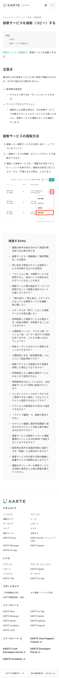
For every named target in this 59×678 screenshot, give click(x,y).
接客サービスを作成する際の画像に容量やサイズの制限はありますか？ (30, 458)
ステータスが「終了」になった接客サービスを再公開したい (30, 312)
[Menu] (46, 5)
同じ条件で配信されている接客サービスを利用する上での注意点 (30, 267)
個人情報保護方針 (37, 673)
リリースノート (11, 638)
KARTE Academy (11, 625)
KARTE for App (37, 611)
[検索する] (53, 5)
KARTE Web (8, 611)
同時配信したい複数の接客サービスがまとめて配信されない (30, 375)
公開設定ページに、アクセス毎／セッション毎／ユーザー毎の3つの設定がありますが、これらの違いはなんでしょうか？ (31, 336)
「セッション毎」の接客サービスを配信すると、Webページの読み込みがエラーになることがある (30, 277)
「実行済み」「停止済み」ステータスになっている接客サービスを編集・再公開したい (31, 301)
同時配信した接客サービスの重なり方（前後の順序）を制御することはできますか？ (30, 322)
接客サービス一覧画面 (14, 52)
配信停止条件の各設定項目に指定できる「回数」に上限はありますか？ (30, 449)
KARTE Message (11, 616)
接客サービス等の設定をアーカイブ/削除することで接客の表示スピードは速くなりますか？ (30, 289)
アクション (20, 17)
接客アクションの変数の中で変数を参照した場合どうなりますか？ (30, 366)
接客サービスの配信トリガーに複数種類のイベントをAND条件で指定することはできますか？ (30, 439)
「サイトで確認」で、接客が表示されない (30, 416)
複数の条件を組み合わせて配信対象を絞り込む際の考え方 (30, 249)
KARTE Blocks (9, 621)
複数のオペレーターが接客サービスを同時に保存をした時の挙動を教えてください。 (30, 468)
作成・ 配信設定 (34, 17)
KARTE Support (37, 625)
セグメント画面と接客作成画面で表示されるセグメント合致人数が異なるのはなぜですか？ (30, 427)
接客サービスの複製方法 (21, 136)
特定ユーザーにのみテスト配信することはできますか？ (30, 348)
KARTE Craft (9, 630)
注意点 (8, 69)
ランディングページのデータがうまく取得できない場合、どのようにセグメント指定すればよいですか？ (30, 397)
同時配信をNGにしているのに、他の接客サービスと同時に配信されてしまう (31, 385)
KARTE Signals (37, 616)
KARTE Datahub (37, 621)
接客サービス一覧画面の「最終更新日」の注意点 (30, 258)
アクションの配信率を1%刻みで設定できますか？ (31, 408)
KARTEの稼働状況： (13, 673)
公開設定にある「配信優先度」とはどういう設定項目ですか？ (30, 357)
